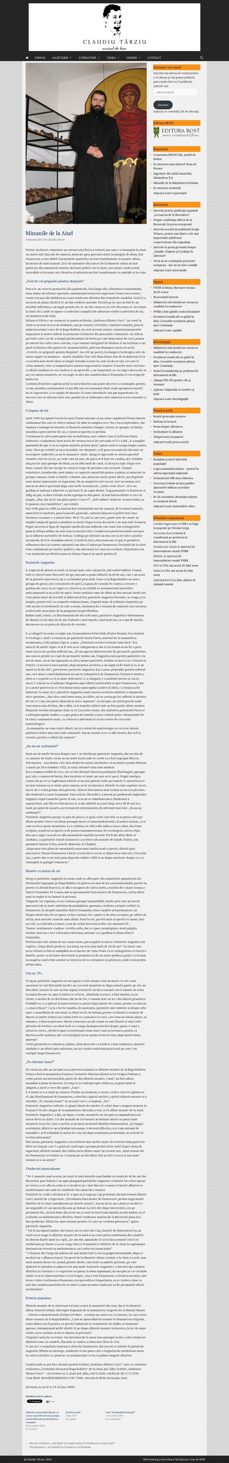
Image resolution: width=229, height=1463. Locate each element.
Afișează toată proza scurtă (171, 442)
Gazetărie (60, 58)
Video (111, 58)
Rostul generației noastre (169, 416)
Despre (132, 58)
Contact (154, 58)
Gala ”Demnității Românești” (120, 1412)
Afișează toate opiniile (167, 330)
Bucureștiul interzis (165, 297)
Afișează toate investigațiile (171, 399)
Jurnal (40, 58)
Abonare (163, 105)
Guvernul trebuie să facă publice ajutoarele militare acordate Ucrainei (174, 487)
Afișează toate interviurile (170, 270)
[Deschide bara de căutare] (201, 57)
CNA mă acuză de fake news (180, 565)
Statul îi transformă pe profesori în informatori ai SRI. (170, 537)
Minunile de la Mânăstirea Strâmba (175, 183)
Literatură (87, 58)
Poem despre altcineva (167, 426)
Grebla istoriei (73, 1412)
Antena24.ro (161, 580)
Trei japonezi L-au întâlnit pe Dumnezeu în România (60, 1447)
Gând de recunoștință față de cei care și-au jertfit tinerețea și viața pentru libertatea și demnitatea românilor (42, 1417)
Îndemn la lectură (164, 421)
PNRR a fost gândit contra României (176, 311)
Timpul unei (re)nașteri (168, 437)
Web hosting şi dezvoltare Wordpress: (166, 1459)
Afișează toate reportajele (170, 193)
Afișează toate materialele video (174, 506)
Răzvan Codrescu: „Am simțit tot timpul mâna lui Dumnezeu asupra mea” (72, 1443)
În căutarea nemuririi (167, 188)
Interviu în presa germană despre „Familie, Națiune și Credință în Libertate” (174, 251)
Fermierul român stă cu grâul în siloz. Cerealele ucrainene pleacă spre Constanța (174, 321)
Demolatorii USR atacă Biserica (173, 478)
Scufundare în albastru (168, 432)
